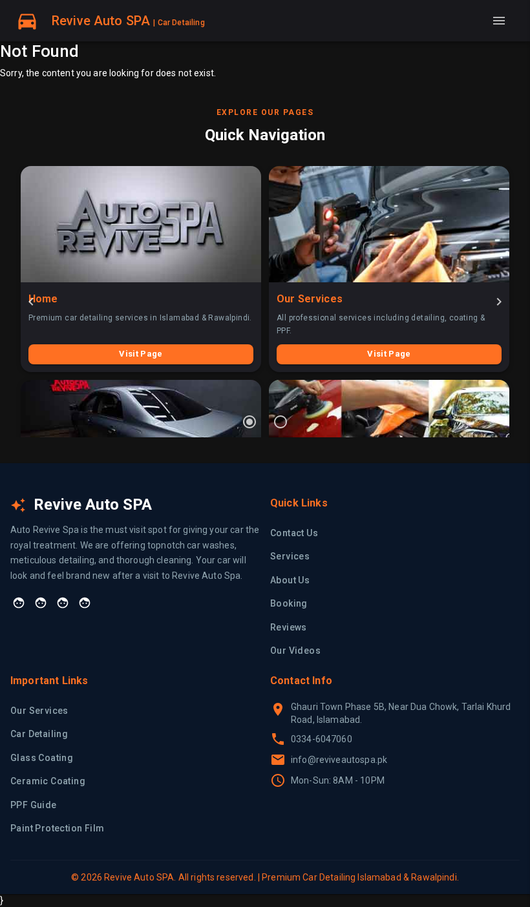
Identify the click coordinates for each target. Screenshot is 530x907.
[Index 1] (249, 421)
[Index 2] (280, 421)
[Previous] (31, 301)
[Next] (498, 301)
